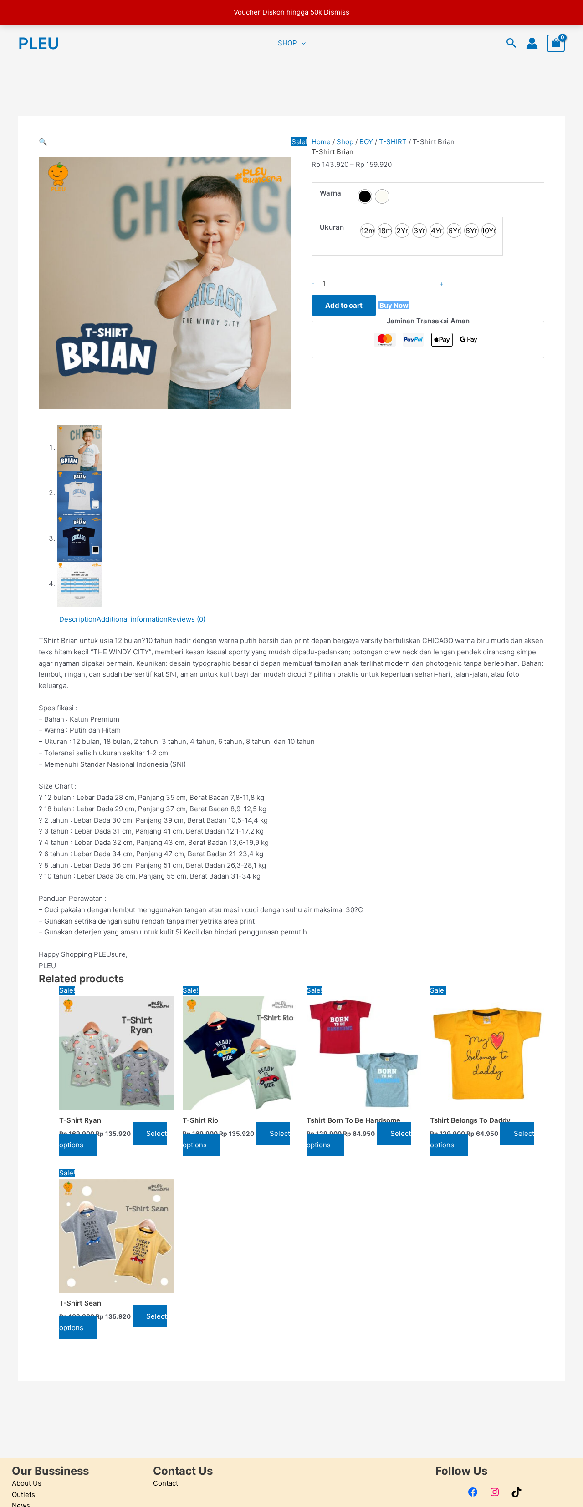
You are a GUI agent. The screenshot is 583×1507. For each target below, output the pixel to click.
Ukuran (332, 227)
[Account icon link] (532, 43)
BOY (366, 141)
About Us (26, 1483)
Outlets (23, 1494)
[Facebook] (472, 1492)
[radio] (365, 196)
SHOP (287, 43)
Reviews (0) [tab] (186, 619)
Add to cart (344, 305)
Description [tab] (78, 619)
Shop (345, 141)
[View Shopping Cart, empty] (556, 43)
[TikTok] (516, 1492)
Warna (330, 193)
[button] (301, 43)
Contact (165, 1483)
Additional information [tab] (132, 619)
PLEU (38, 43)
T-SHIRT (393, 141)
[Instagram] (494, 1492)
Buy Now (394, 305)
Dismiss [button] (336, 12)
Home (321, 141)
